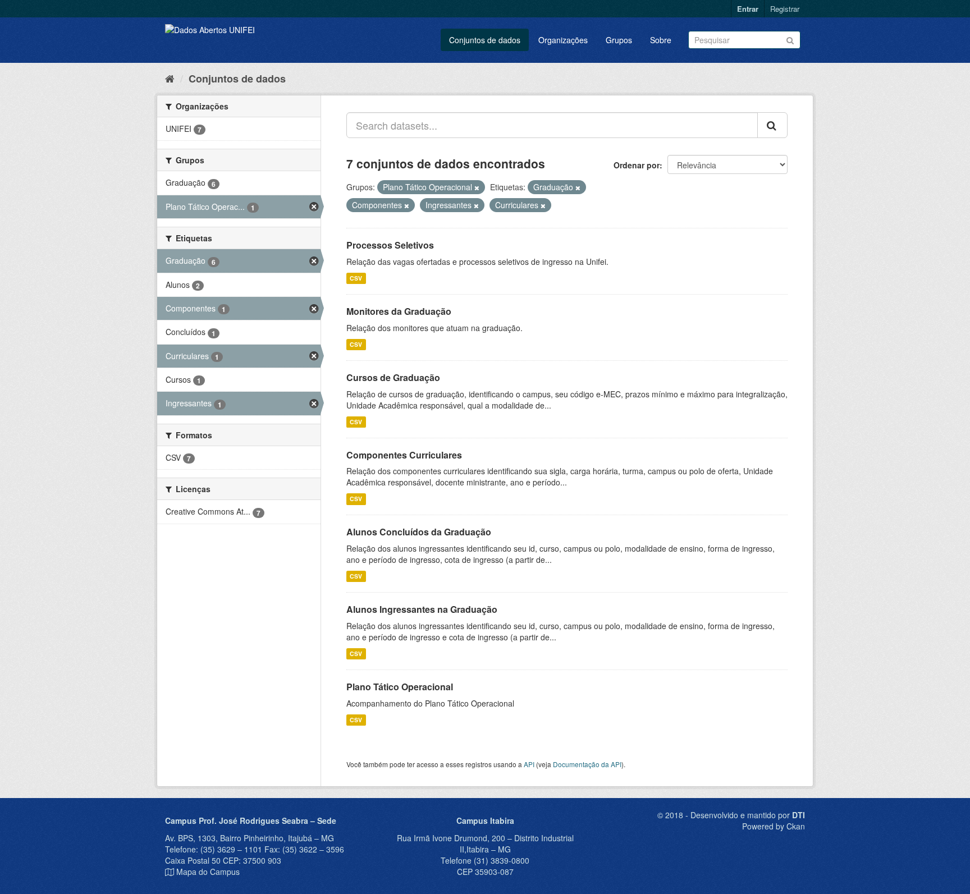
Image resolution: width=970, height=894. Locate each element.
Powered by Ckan (773, 826)
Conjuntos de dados (484, 39)
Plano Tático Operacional (399, 686)
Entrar (747, 8)
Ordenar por (637, 165)
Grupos (619, 39)
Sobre (660, 39)
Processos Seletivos (390, 245)
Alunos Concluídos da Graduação (418, 531)
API (529, 764)
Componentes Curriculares (404, 454)
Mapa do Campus (208, 871)
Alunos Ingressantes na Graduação (421, 609)
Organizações (563, 39)
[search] (772, 125)
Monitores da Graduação (398, 311)
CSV (356, 278)
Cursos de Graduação (393, 377)
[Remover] (476, 187)
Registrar (784, 8)
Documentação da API (587, 764)
